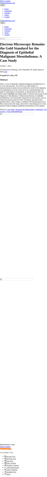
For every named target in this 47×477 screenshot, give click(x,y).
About (6, 15)
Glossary (7, 13)
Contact (7, 17)
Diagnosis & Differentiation (25, 109)
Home (6, 9)
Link (5, 72)
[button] (5, 449)
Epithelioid (39, 109)
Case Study (11, 109)
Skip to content (5, 1)
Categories (8, 11)
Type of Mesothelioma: (14, 111)
